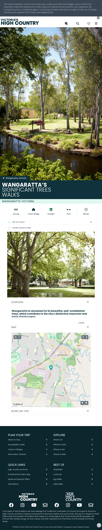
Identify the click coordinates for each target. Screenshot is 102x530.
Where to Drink (59, 444)
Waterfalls (57, 469)
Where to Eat (59, 449)
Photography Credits (70, 527)
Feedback (81, 527)
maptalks (15, 406)
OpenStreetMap (27, 406)
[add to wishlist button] (97, 31)
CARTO (47, 406)
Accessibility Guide (16, 444)
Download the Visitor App (19, 474)
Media (87, 527)
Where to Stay (14, 439)
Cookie (43, 12)
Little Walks (58, 484)
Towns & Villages (15, 449)
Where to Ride (59, 454)
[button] (51, 222)
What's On (58, 439)
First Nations (13, 484)
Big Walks (57, 479)
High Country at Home (18, 469)
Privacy (46, 527)
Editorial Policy (38, 527)
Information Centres (17, 454)
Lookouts (57, 474)
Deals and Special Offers (19, 479)
